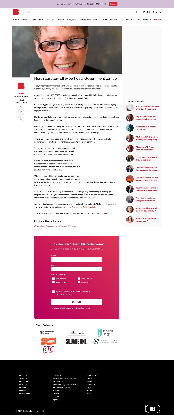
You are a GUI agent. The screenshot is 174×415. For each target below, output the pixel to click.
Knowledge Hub (85, 19)
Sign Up (113, 4)
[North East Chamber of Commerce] (105, 341)
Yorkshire (23, 378)
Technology (58, 381)
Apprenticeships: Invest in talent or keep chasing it (147, 209)
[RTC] (48, 349)
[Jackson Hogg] (105, 332)
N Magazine (71, 19)
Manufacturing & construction (65, 384)
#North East (39, 226)
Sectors (24, 19)
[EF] (48, 332)
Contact (138, 19)
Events (105, 19)
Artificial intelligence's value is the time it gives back (147, 107)
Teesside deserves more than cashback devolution (146, 168)
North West (24, 381)
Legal (89, 387)
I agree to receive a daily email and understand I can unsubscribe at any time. (74, 292)
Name (53, 255)
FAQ (89, 393)
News (15, 19)
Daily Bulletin (92, 375)
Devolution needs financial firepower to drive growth (147, 189)
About (128, 19)
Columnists (50, 19)
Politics (56, 393)
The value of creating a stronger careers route (145, 199)
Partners (146, 19)
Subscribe (76, 302)
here (105, 213)
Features (60, 19)
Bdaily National (86, 278)
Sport (55, 399)
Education (57, 375)
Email (53, 265)
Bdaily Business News (21, 98)
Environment (58, 390)
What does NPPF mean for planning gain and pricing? (147, 138)
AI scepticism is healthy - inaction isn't (146, 127)
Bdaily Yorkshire (61, 282)
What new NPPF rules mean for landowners (145, 148)
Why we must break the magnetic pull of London (146, 117)
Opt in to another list (58, 274)
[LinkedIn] (21, 111)
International (24, 393)
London (22, 387)
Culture (56, 396)
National (22, 390)
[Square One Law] (76, 341)
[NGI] (76, 332)
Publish (146, 12)
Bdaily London (61, 278)
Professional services (61, 387)
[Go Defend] (48, 341)
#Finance (62, 226)
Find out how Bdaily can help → (85, 207)
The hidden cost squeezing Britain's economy (147, 158)
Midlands (23, 384)
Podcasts (96, 19)
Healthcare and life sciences (64, 378)
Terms (89, 390)
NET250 (113, 19)
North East (23, 375)
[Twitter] (21, 118)
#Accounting (51, 226)
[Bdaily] (16, 12)
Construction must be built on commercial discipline (147, 178)
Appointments (36, 19)
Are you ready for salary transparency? (146, 219)
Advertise (157, 19)
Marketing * (85, 282)
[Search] (137, 12)
